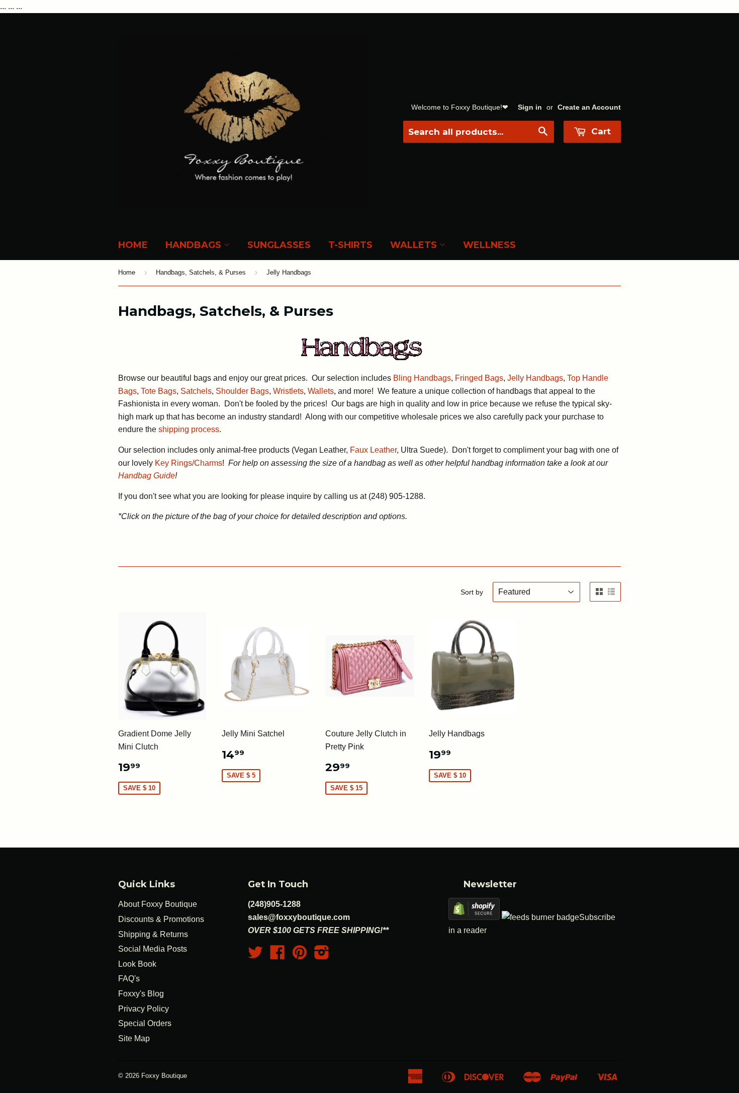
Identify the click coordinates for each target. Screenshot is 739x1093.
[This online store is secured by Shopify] (474, 917)
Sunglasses (279, 244)
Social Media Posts (152, 949)
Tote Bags (158, 391)
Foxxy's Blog (141, 993)
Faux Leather (373, 450)
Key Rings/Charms (187, 463)
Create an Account (589, 107)
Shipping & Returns (153, 934)
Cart (600, 131)
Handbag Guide (146, 475)
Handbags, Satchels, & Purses (201, 272)
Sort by (471, 592)
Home (133, 244)
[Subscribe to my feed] (540, 917)
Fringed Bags (479, 378)
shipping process (188, 429)
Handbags (194, 244)
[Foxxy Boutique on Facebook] (277, 955)
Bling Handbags (422, 378)
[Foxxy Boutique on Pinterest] (299, 955)
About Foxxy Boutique (157, 904)
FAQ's (129, 978)
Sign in (530, 107)
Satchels (196, 391)
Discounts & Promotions (161, 919)
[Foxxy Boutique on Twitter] (255, 955)
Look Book (137, 964)
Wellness (489, 244)
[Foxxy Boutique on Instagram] (321, 955)
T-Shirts (350, 244)
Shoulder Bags (242, 391)
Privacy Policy (143, 1008)
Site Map (134, 1038)
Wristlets (288, 391)
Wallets (414, 244)
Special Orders (144, 1023)
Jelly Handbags (535, 378)
